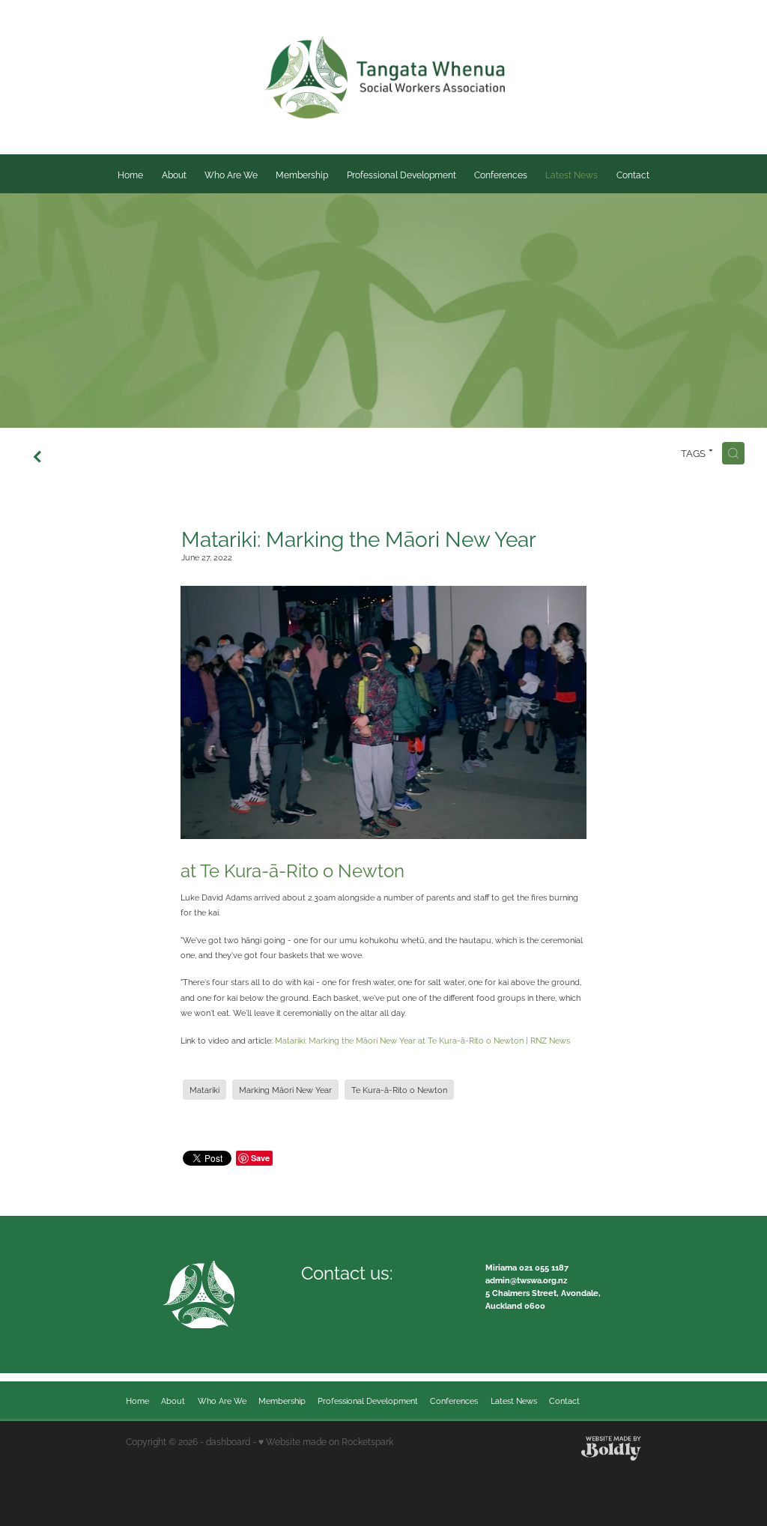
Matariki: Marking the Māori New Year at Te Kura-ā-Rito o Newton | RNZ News (422, 1040)
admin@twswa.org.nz (526, 1280)
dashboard (228, 1441)
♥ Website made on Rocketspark (325, 1441)
